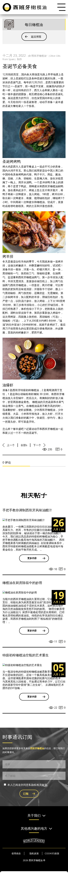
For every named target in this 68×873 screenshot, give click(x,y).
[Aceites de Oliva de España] (24, 7)
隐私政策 (34, 853)
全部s (24, 445)
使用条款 (16, 853)
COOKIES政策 (52, 853)
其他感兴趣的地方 (34, 829)
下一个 (37, 445)
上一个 (11, 445)
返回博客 (36, 36)
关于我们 (34, 816)
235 (50, 449)
